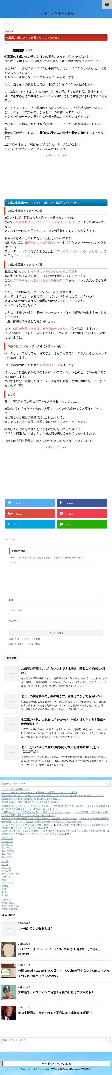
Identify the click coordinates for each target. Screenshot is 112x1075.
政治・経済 (7, 883)
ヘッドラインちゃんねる (56, 13)
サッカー (6, 870)
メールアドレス (16, 610)
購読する (13, 1030)
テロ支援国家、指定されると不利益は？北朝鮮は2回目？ (31, 801)
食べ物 (4, 895)
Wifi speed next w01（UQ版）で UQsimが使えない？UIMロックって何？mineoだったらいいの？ (52, 795)
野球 (3, 892)
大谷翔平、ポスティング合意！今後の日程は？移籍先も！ (31, 798)
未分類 (4, 886)
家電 (3, 880)
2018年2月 (7, 841)
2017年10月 (7, 850)
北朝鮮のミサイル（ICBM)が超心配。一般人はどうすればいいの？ (36, 812)
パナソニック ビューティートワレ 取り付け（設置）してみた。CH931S (39, 792)
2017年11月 (7, 847)
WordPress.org (9, 909)
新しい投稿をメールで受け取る (25, 644)
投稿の (7, 903)
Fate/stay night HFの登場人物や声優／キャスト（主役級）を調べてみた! (39, 818)
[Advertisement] (56, 177)
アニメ (4, 864)
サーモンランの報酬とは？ (15, 789)
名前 (11, 600)
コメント (13, 562)
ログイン (6, 900)
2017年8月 (7, 857)
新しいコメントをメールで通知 (25, 639)
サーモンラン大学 (10, 873)
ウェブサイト (15, 621)
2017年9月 (7, 854)
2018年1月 (7, 844)
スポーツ (6, 877)
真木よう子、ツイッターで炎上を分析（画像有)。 (27, 824)
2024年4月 (7, 838)
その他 (4, 861)
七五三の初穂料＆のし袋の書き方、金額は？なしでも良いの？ (62, 696)
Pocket (28, 50)
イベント (11, 539)
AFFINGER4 (86, 1069)
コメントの (10, 906)
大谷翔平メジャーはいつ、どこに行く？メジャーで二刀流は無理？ (36, 806)
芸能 (3, 889)
